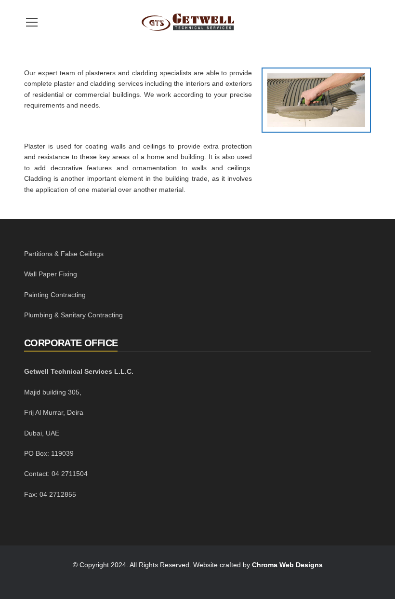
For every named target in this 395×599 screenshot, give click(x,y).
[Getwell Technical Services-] (188, 22)
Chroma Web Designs (287, 565)
